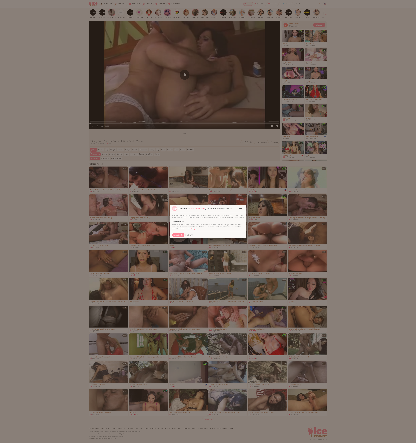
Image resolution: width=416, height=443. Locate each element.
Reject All (190, 235)
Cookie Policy (190, 229)
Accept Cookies (178, 235)
